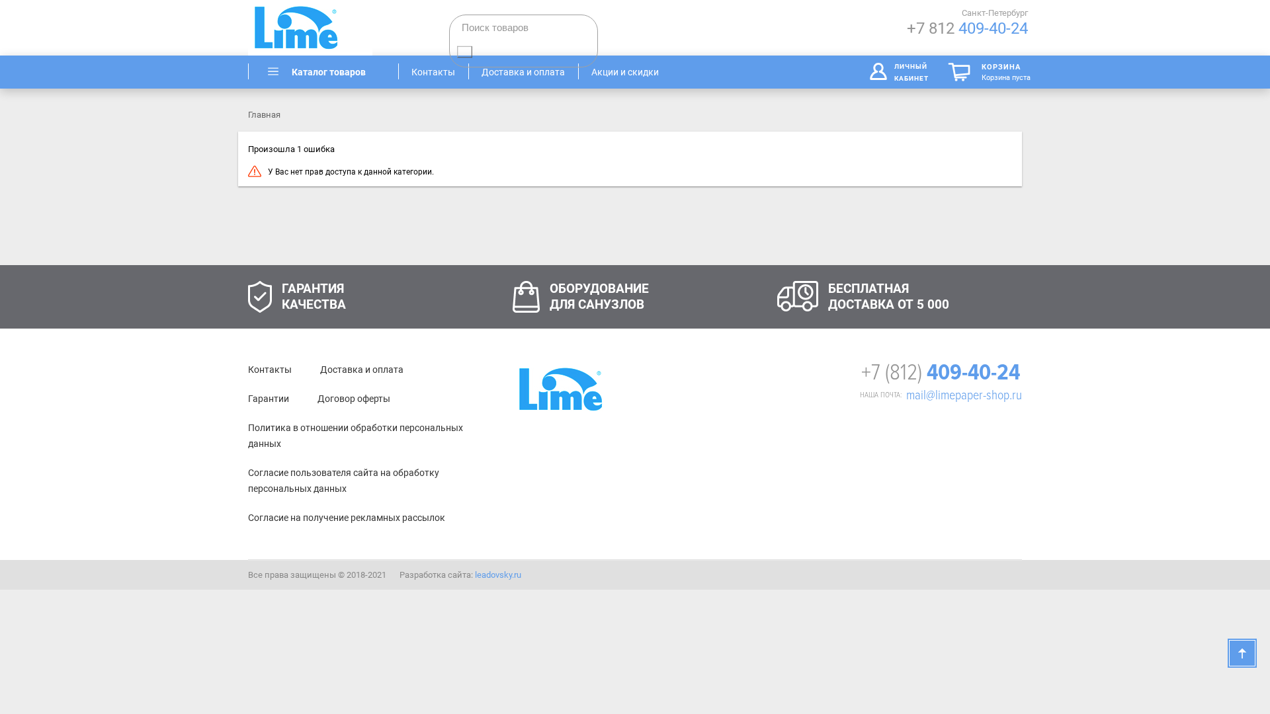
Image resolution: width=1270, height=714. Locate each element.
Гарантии (268, 398)
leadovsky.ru (498, 575)
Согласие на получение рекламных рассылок (346, 517)
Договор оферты (354, 398)
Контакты (270, 369)
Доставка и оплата (361, 369)
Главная (264, 115)
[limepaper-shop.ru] (324, 28)
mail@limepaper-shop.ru (964, 395)
